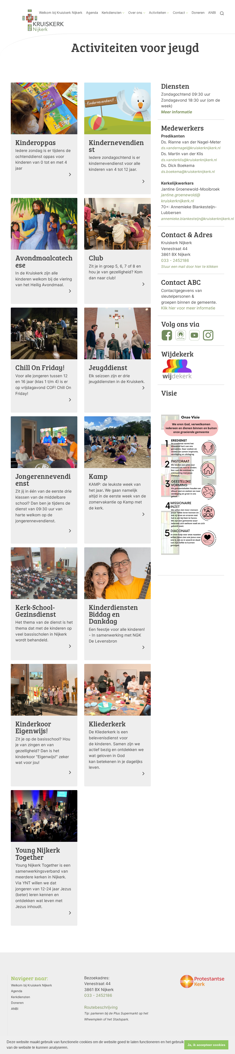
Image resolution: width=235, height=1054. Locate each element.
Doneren (198, 12)
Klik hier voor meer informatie (188, 308)
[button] (69, 1048)
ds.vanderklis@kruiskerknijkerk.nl (189, 160)
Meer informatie (176, 111)
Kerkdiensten (111, 12)
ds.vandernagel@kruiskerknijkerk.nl (191, 148)
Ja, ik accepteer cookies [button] (206, 1045)
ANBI (212, 12)
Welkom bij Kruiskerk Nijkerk (60, 12)
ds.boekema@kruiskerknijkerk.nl (188, 171)
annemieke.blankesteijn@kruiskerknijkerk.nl (197, 219)
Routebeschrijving (101, 1007)
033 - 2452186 (175, 260)
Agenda (92, 12)
